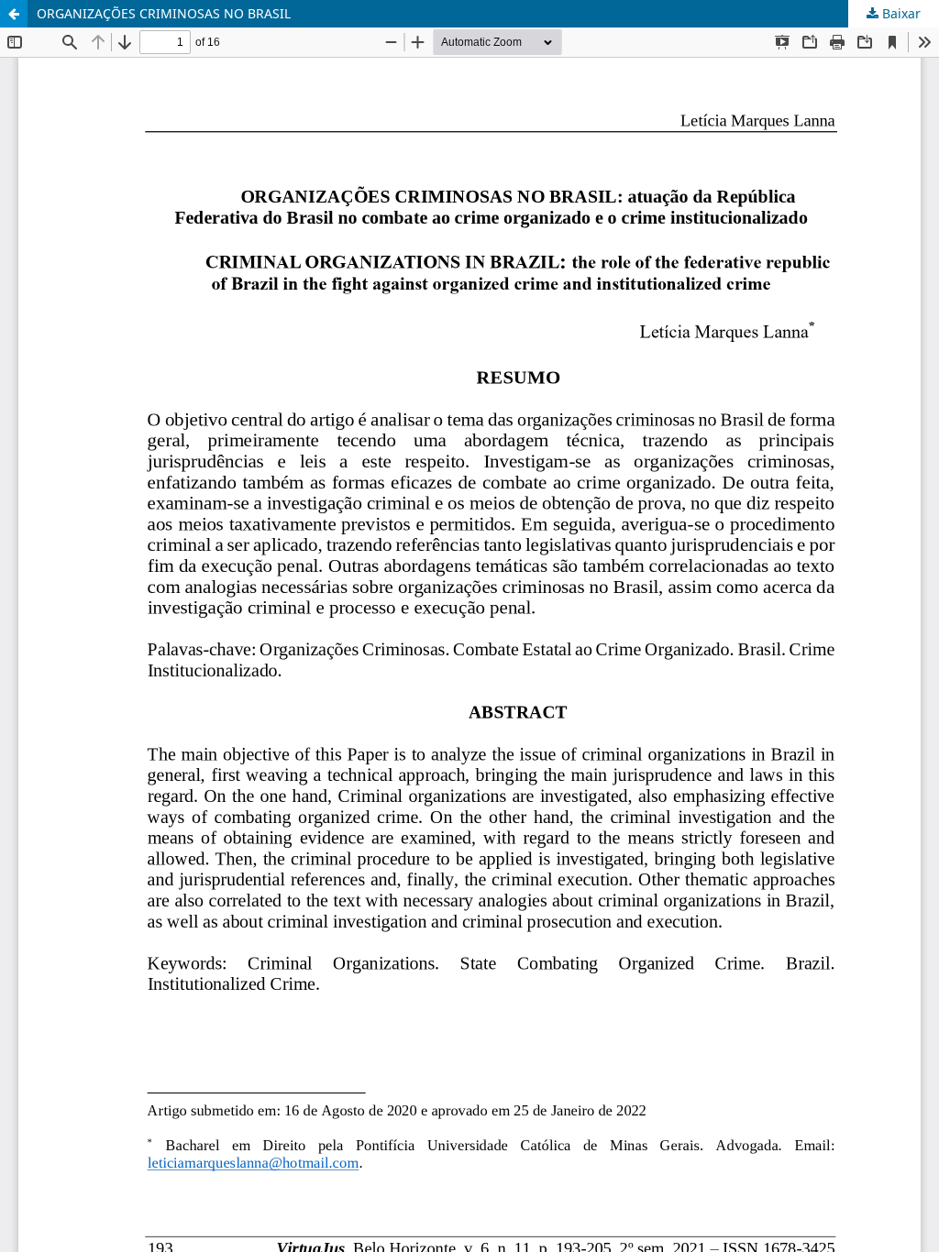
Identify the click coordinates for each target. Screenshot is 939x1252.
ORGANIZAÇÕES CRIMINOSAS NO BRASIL (164, 13)
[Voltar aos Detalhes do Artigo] (14, 13)
